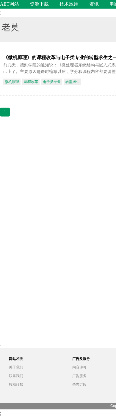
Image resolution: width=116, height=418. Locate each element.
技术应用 (69, 4)
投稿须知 (16, 384)
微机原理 (12, 82)
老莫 (10, 26)
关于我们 (16, 367)
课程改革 (31, 82)
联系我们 (16, 376)
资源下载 (39, 4)
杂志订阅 (79, 384)
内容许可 (79, 367)
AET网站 (9, 4)
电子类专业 (52, 82)
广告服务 (79, 376)
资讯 (94, 4)
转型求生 (72, 82)
